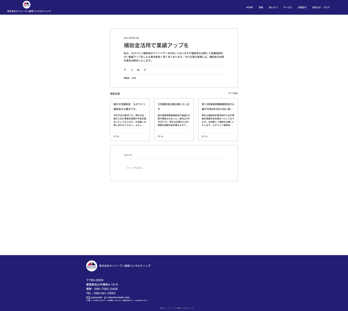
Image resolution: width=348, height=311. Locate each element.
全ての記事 (115, 20)
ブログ (144, 20)
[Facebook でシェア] (125, 69)
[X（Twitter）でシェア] (131, 69)
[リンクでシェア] (145, 69)
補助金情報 (158, 20)
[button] (29, 11)
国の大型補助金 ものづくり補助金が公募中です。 (129, 106)
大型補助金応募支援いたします (173, 106)
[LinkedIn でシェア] (138, 69)
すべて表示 (233, 93)
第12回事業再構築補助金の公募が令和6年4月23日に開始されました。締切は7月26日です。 (218, 107)
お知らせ (130, 20)
